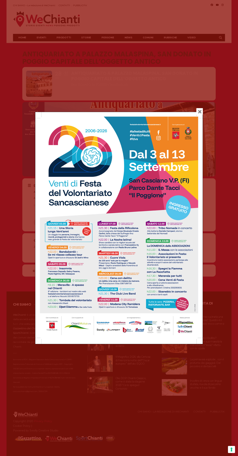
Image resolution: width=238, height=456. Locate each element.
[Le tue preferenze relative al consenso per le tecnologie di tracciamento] (231, 449)
